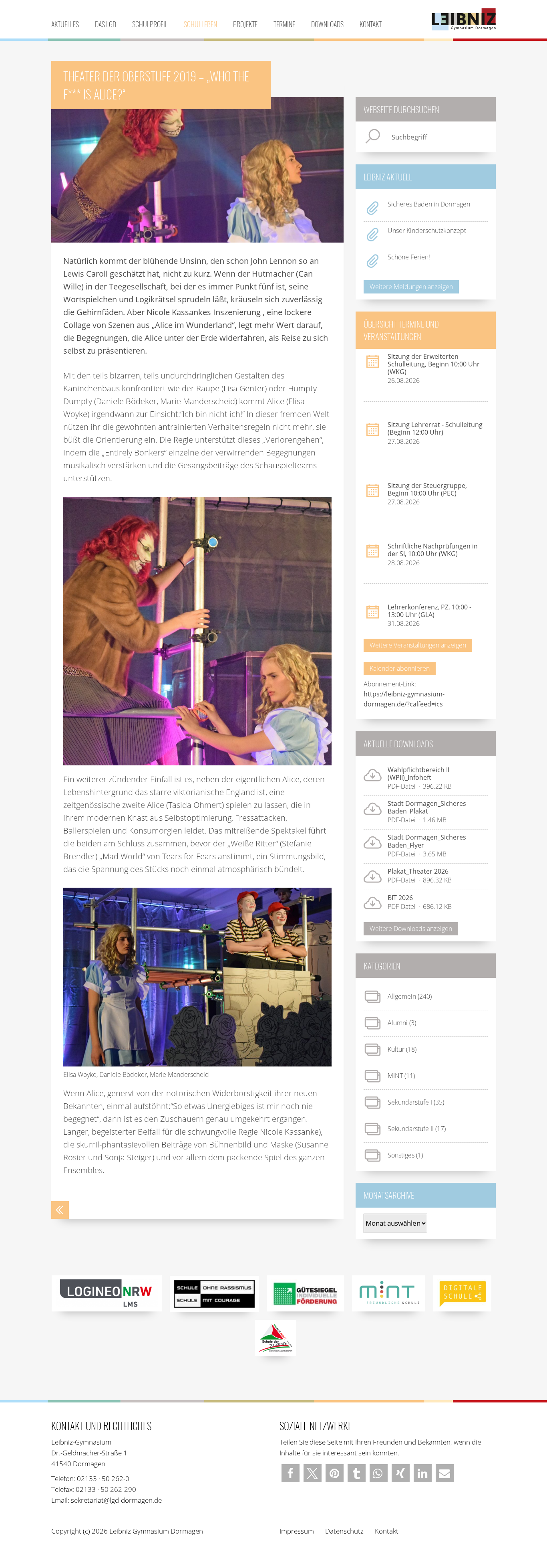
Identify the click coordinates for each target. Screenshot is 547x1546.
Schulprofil (150, 24)
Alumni (398, 1022)
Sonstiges (401, 1155)
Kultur (396, 1049)
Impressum (297, 1531)
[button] (291, 1473)
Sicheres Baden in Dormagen (429, 204)
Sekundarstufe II (411, 1128)
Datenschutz (344, 1531)
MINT (395, 1075)
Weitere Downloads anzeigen (411, 928)
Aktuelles (65, 24)
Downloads (327, 24)
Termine (284, 24)
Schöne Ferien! (409, 257)
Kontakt (371, 24)
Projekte (245, 24)
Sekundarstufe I (410, 1102)
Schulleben (200, 24)
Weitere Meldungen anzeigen (411, 286)
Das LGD (105, 24)
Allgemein (402, 996)
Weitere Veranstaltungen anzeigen (418, 645)
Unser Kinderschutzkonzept (427, 230)
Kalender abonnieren (400, 668)
